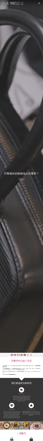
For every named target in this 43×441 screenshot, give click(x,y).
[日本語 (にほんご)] (28, 355)
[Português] (25, 355)
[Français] (12, 355)
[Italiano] (18, 355)
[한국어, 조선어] (31, 355)
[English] (15, 355)
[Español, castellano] (21, 355)
